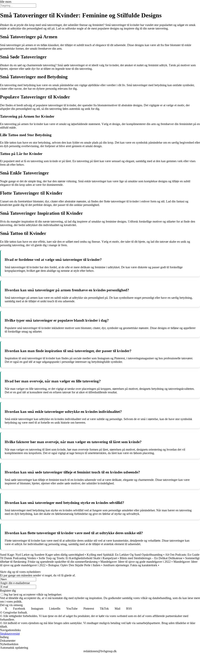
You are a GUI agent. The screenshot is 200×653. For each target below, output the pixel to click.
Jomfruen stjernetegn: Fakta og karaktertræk (130, 565)
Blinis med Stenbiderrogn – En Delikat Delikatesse (151, 558)
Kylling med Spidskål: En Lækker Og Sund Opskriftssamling (124, 554)
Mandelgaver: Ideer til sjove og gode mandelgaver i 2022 (135, 561)
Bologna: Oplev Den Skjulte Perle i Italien (74, 565)
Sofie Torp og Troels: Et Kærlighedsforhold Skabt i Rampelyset (78, 558)
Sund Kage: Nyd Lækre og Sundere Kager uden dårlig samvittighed (42, 554)
